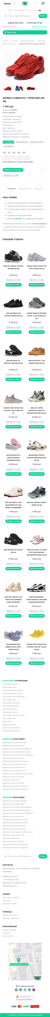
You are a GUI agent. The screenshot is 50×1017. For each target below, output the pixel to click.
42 (14, 152)
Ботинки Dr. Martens (11, 728)
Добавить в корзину (13, 170)
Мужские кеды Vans (11, 780)
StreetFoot (25, 3)
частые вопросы (39, 224)
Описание (11, 189)
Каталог (15, 41)
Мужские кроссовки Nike (14, 746)
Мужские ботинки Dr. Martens (15, 786)
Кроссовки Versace (11, 703)
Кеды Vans (7, 721)
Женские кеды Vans (11, 838)
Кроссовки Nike (10, 687)
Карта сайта (8, 936)
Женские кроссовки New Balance (17, 807)
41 (9, 152)
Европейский (22, 142)
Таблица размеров (11, 918)
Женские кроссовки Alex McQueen (18, 813)
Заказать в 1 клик (11, 175)
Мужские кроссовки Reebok (15, 764)
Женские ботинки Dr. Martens (15, 844)
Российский (8, 142)
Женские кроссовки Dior (13, 835)
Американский (36, 142)
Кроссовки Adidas (27, 41)
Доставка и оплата (11, 897)
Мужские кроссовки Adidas (15, 742)
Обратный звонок (39, 27)
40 (4, 152)
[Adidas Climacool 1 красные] (25, 66)
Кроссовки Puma (10, 712)
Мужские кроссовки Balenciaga (16, 752)
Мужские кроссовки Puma (14, 770)
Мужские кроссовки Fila (13, 758)
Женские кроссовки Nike (14, 804)
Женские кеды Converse (13, 841)
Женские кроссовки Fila (13, 816)
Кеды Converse (9, 724)
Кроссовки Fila (9, 700)
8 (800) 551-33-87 (15, 23)
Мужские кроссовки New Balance (17, 749)
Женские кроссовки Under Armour (18, 832)
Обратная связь (10, 903)
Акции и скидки (9, 930)
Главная (6, 41)
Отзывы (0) (38, 189)
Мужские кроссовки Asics (14, 767)
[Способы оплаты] (25, 1007)
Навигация (11, 32)
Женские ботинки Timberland (15, 847)
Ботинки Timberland (11, 731)
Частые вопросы (10, 915)
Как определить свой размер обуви (18, 162)
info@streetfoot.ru (10, 27)
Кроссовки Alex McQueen (14, 696)
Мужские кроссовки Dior (13, 777)
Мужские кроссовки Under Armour (18, 773)
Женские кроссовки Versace (15, 819)
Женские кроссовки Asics (14, 826)
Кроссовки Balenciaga (12, 693)
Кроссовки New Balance (13, 690)
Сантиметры (8, 146)
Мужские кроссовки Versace (15, 761)
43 (19, 152)
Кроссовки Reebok (11, 706)
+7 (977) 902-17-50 (34, 23)
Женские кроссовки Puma (14, 829)
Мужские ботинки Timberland (15, 789)
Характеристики (24, 189)
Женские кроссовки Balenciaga (16, 810)
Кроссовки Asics (10, 709)
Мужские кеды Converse (13, 783)
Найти (43, 16)
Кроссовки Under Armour (14, 715)
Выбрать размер (13, 285)
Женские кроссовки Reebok (15, 823)
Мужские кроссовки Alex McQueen (18, 755)
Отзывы (6, 933)
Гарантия (7, 900)
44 (24, 152)
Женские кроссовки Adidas (15, 801)
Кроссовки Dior (9, 718)
